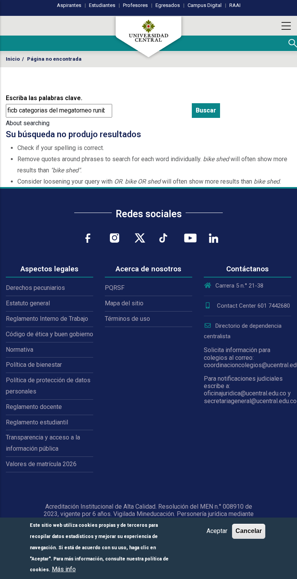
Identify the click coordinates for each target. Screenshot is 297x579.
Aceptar (217, 531)
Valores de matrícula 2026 (41, 464)
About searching (28, 123)
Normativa (19, 349)
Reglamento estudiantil (37, 422)
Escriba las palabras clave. (44, 98)
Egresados (167, 5)
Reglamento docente (34, 406)
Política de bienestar (34, 364)
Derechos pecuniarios (35, 287)
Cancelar (249, 531)
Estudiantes (102, 5)
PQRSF (115, 287)
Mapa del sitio (124, 303)
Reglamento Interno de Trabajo (47, 318)
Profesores (135, 5)
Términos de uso (127, 318)
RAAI (235, 5)
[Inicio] (148, 36)
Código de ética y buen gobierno (49, 334)
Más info (64, 569)
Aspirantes (69, 5)
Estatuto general (28, 303)
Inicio (13, 59)
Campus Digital (205, 5)
